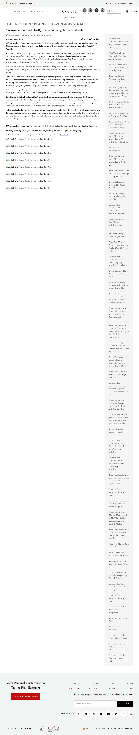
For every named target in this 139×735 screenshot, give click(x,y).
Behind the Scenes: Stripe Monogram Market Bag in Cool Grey (117, 160)
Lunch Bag (72, 43)
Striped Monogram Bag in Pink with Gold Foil (118, 114)
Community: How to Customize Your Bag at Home (118, 564)
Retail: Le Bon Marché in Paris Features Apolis (118, 554)
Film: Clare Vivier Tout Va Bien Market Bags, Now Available (118, 374)
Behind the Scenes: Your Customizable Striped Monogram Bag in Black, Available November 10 (119, 314)
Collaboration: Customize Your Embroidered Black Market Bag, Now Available (117, 463)
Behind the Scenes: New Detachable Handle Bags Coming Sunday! (119, 173)
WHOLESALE (75, 689)
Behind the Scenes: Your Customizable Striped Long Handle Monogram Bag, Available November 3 (119, 331)
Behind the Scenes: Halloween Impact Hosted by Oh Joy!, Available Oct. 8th (117, 404)
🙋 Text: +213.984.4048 (94, 729)
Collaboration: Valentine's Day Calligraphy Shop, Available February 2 (117, 209)
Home (8, 24)
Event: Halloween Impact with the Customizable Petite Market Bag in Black (117, 361)
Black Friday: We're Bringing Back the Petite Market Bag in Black (119, 285)
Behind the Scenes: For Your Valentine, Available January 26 (118, 222)
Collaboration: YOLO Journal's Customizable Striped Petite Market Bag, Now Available (118, 419)
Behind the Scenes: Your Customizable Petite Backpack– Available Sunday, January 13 (119, 298)
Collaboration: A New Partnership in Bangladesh (118, 609)
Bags (25, 11)
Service (76, 684)
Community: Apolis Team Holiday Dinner (118, 636)
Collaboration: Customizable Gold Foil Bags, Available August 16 (118, 43)
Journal (18, 24)
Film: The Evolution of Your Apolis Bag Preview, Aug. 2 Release (119, 56)
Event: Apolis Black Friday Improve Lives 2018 (117, 647)
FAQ (114, 684)
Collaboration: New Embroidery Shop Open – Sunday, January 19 (119, 233)
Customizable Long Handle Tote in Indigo (27, 59)
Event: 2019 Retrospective (114, 149)
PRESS (130, 684)
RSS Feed (64, 134)
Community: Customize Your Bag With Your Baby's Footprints (119, 504)
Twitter (21, 134)
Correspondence (51, 134)
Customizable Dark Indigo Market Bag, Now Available (54, 24)
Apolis (69, 11)
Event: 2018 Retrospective (114, 628)
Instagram (30, 134)
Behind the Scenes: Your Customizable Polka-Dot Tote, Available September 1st (119, 479)
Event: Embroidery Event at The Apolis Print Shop (117, 196)
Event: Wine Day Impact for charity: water (116, 432)
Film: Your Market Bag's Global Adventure (119, 545)
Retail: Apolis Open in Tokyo (118, 619)
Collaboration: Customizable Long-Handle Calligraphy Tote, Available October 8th (118, 389)
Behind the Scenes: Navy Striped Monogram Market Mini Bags (119, 125)
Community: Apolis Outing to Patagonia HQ (117, 658)
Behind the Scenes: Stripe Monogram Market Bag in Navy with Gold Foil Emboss (118, 137)
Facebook (39, 134)
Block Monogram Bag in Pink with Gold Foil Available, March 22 (119, 105)
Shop (16, 11)
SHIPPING (111, 689)
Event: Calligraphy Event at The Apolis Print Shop (117, 185)
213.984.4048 (20, 3)
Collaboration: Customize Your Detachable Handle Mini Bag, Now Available (117, 446)
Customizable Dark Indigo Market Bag (47, 43)
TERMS (130, 689)
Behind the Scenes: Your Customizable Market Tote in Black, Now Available (119, 534)
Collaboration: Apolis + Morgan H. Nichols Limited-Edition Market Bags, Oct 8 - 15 (119, 347)
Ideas (35, 11)
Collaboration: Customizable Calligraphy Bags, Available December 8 (118, 261)
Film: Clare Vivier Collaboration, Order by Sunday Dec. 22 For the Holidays (119, 246)
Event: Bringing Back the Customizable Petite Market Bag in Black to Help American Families (119, 91)
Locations (92, 684)
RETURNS (93, 689)
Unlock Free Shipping (25, 696)
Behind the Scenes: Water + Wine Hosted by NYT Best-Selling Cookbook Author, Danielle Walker (118, 518)
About (45, 11)
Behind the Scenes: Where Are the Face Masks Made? (117, 79)
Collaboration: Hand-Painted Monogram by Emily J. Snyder (118, 575)
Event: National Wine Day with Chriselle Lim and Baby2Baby (118, 67)
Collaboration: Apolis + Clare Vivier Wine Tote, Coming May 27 (118, 587)
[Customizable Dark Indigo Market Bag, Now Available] (53, 35)
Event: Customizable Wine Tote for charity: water (118, 274)
